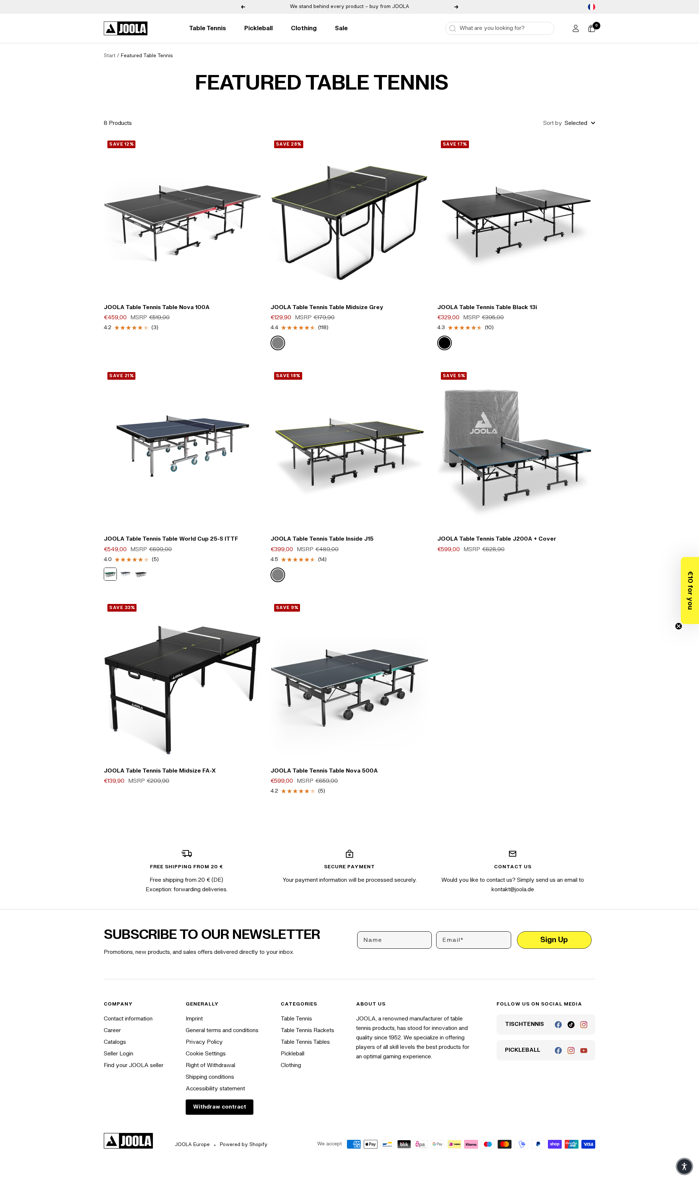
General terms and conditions (222, 1030)
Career (112, 1030)
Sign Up (554, 939)
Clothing (304, 28)
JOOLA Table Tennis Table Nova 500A (324, 770)
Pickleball (258, 28)
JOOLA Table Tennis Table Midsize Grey (326, 307)
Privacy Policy (204, 1042)
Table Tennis (207, 28)
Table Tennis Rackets (307, 1030)
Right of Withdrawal (210, 1065)
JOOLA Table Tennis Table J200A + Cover (496, 539)
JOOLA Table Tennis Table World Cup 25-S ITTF (171, 539)
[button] (690, 590)
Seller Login (118, 1053)
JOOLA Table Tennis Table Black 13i (487, 307)
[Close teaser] (678, 626)
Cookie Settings (206, 1053)
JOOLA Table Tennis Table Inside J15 (322, 539)
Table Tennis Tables (305, 1042)
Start (109, 56)
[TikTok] (571, 1024)
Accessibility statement (215, 1088)
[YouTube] (583, 1050)
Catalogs (115, 1042)
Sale (341, 28)
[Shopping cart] (591, 28)
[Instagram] (583, 1024)
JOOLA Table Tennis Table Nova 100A (157, 307)
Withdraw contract (219, 1106)
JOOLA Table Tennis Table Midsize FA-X (160, 770)
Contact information (128, 1018)
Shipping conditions (210, 1077)
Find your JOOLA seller (133, 1065)
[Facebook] (558, 1024)
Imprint (194, 1018)
